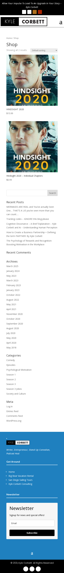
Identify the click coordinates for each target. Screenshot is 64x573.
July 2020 (10, 333)
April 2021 (11, 309)
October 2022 (13, 294)
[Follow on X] (29, 12)
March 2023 (12, 280)
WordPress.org (13, 420)
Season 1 (11, 374)
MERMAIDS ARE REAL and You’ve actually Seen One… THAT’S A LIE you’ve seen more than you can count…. (30, 210)
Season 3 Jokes (14, 388)
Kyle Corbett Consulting (20, 483)
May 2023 (11, 275)
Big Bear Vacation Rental (21, 475)
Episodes (10, 364)
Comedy (10, 360)
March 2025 (12, 266)
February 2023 (13, 285)
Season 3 (11, 384)
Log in (9, 406)
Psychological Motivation (19, 369)
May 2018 (11, 347)
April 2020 (11, 342)
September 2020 (14, 323)
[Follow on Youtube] (40, 12)
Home (9, 38)
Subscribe (32, 532)
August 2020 (12, 328)
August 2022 (12, 299)
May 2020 (11, 337)
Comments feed (14, 415)
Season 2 (11, 379)
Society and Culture (16, 393)
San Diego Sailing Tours (20, 479)
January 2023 (12, 290)
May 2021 (11, 304)
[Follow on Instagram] (35, 12)
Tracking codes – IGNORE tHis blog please (27, 218)
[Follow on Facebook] (24, 12)
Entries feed (12, 411)
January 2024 (12, 270)
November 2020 (14, 314)
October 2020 (13, 318)
